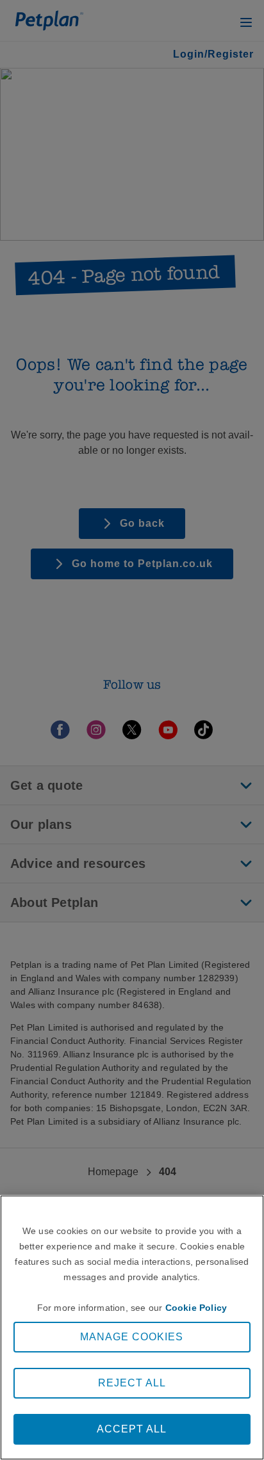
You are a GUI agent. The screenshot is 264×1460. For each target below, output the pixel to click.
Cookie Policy (196, 1308)
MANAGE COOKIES (131, 1336)
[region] (132, 1327)
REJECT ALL (132, 1382)
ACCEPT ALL (132, 1429)
